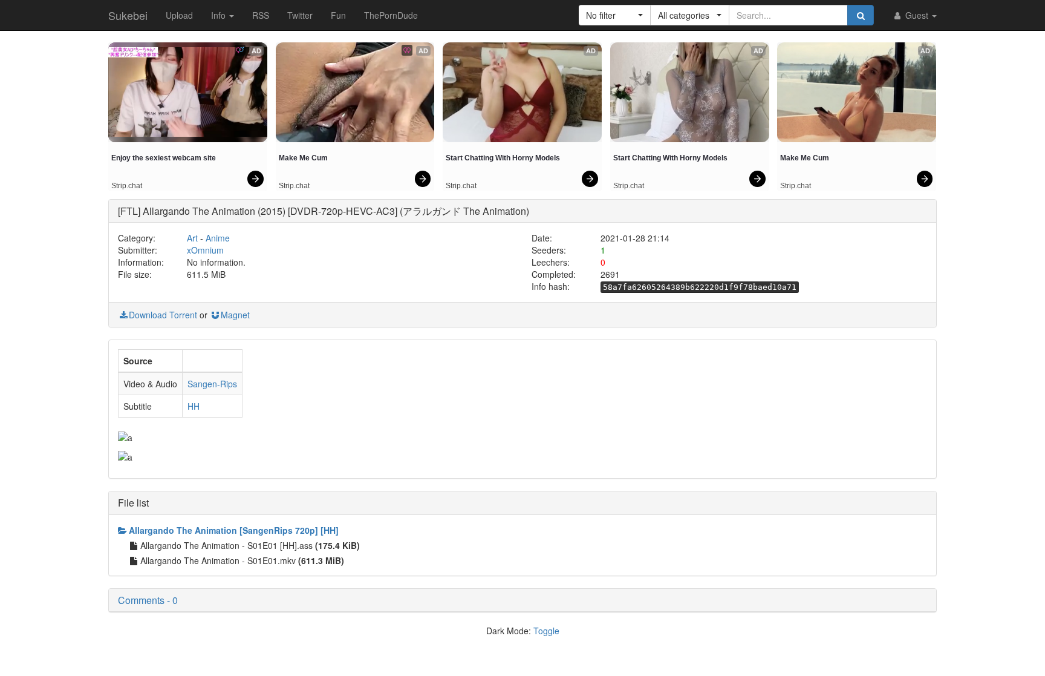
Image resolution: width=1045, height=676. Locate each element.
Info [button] (219, 15)
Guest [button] (917, 15)
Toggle (546, 631)
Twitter (300, 15)
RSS (260, 15)
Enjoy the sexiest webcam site (163, 158)
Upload (179, 15)
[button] (615, 15)
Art (192, 238)
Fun (338, 15)
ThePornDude (391, 15)
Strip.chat (126, 186)
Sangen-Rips (212, 384)
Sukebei (128, 15)
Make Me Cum (303, 158)
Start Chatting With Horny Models (503, 158)
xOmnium (205, 250)
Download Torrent (163, 315)
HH (193, 406)
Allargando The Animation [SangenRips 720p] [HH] (234, 530)
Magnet (235, 315)
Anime (218, 238)
